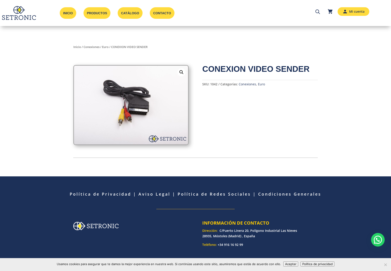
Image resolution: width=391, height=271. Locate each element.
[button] (181, 72)
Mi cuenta (357, 11)
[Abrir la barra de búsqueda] (317, 11)
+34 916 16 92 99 (230, 244)
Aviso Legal (154, 194)
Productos (97, 13)
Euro (105, 47)
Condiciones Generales (289, 194)
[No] (385, 264)
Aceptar (290, 264)
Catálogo (130, 13)
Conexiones (91, 47)
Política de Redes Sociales (214, 194)
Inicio (68, 13)
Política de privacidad (317, 264)
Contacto (162, 13)
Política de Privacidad (100, 194)
